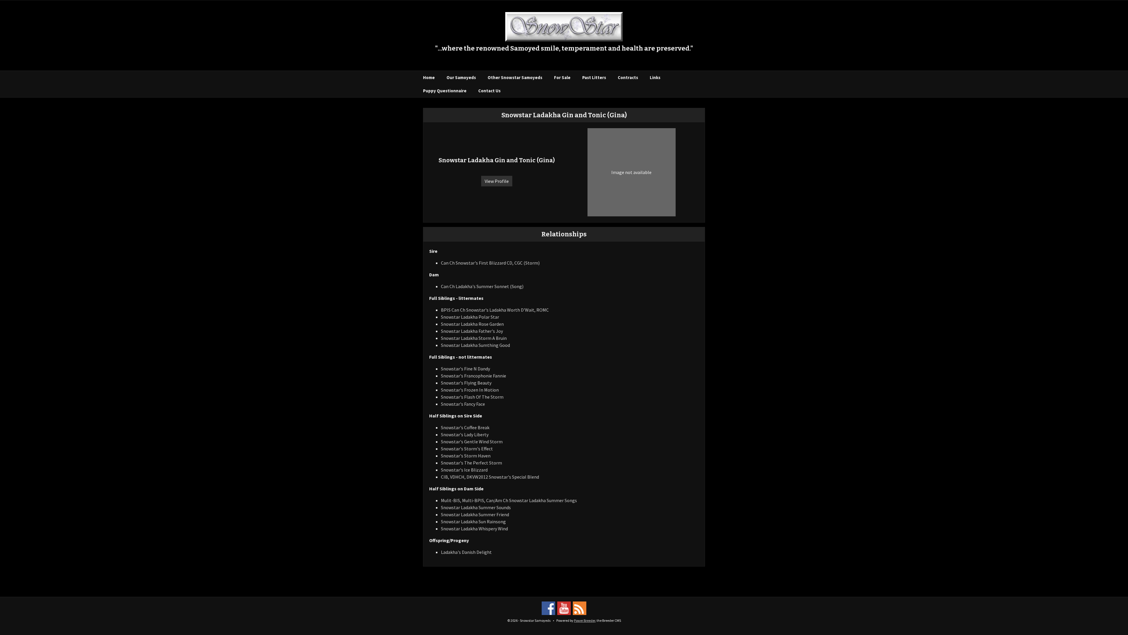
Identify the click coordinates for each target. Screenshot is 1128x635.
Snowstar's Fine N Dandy (465, 369)
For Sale (562, 77)
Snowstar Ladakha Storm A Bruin (474, 338)
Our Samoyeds (461, 77)
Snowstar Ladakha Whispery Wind (474, 529)
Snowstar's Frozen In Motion (470, 390)
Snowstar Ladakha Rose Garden (472, 324)
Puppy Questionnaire (444, 90)
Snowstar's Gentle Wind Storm (472, 441)
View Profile (497, 181)
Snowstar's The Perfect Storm (471, 463)
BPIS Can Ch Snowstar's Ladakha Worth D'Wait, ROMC (495, 310)
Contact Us (489, 90)
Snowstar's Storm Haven (466, 456)
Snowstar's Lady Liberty (465, 434)
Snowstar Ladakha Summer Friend (475, 514)
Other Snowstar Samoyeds (515, 77)
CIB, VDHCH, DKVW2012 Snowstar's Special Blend (490, 477)
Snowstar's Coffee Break (465, 427)
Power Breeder (584, 620)
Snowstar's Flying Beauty (466, 383)
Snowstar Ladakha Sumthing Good (475, 345)
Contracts (628, 77)
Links (655, 77)
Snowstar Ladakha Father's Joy (472, 331)
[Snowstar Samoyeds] (564, 26)
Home (429, 77)
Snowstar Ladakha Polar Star (470, 317)
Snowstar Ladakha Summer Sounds (476, 507)
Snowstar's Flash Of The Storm (472, 397)
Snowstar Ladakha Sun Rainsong (473, 521)
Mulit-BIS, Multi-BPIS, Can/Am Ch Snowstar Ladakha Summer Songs (509, 500)
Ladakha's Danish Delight (466, 552)
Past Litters (594, 77)
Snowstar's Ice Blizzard (464, 470)
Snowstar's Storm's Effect (467, 449)
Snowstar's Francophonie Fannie (473, 376)
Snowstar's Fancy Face (463, 404)
